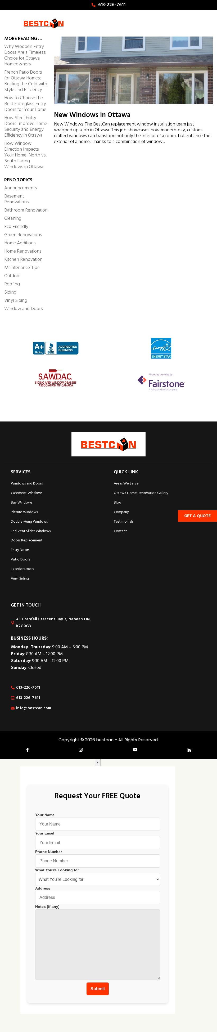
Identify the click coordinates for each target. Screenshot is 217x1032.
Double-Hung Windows (29, 522)
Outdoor (12, 276)
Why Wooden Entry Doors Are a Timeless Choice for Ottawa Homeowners (25, 55)
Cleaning (12, 218)
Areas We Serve (126, 484)
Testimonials (123, 522)
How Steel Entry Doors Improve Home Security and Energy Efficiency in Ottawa (25, 126)
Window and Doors (23, 309)
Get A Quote (197, 516)
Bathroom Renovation (26, 210)
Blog (117, 503)
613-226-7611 (111, 5)
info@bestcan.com (33, 708)
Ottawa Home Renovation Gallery (141, 493)
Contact (120, 531)
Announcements (20, 188)
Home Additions (20, 243)
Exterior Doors (22, 569)
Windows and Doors (27, 484)
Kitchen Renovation (23, 259)
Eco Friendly (16, 227)
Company (121, 512)
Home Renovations (23, 251)
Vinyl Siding (15, 300)
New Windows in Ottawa (92, 115)
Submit (98, 988)
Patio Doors (20, 560)
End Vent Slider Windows (31, 531)
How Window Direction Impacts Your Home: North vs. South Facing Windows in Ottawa (25, 155)
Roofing (12, 284)
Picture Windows (24, 512)
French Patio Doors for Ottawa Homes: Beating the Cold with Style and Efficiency (25, 81)
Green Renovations (23, 235)
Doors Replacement (27, 540)
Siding (10, 292)
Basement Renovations (16, 199)
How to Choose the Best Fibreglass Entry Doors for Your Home (25, 104)
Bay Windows (21, 503)
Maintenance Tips (21, 268)
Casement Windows (26, 493)
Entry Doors (20, 550)
